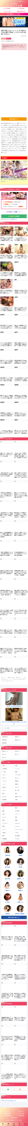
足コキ (16, 778)
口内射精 (8, 41)
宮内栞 (20, 867)
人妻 (3, 814)
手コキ (12, 41)
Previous (1, 22)
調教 (16, 820)
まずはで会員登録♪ (14, 216)
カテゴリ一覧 (21, 1113)
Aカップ (4, 754)
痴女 (16, 808)
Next (27, 22)
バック (4, 784)
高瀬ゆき (20, 890)
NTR (3, 826)
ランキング (20, 1111)
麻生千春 (7, 878)
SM (16, 817)
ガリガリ (17, 838)
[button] (25, 728)
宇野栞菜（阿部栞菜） (21, 913)
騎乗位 (16, 781)
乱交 (3, 793)
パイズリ (4, 781)
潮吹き (16, 784)
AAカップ (17, 751)
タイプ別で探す (7, 1115)
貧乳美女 (4, 740)
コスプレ (17, 826)
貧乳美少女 (5, 736)
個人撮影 (17, 835)
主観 (16, 799)
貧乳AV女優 (7, 1113)
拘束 (3, 820)
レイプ (4, 817)
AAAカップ (5, 751)
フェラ (4, 775)
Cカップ (3, 41)
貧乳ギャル (8, 38)
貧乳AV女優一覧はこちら (14, 917)
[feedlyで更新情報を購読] (8, 1089)
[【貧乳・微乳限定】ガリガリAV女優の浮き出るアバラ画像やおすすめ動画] (14, 22)
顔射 (16, 765)
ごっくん (17, 768)
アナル (4, 790)
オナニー (17, 787)
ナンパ (4, 829)
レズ (3, 808)
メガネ (16, 832)
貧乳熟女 (4, 743)
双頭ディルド (18, 796)
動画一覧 (7, 1111)
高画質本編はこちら (14, 119)
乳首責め (4, 799)
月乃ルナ (3, 38)
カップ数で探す (20, 1115)
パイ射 (4, 771)
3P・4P (17, 790)
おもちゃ (4, 796)
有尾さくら (20, 902)
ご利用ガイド (13, 219)
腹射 (16, 771)
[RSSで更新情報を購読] (20, 1089)
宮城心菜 (7, 855)
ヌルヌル (17, 823)
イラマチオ (18, 775)
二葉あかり (7, 890)
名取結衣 (7, 913)
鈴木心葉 (7, 867)
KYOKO (7, 902)
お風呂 (4, 832)
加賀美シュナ (20, 878)
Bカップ (17, 754)
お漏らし (4, 787)
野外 (3, 835)
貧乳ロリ (17, 736)
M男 (3, 811)
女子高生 (17, 811)
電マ (16, 793)
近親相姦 (4, 838)
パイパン (17, 814)
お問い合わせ (14, 1117)
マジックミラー (19, 829)
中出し (4, 765)
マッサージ (5, 823)
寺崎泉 (20, 855)
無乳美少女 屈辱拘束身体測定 (14, 706)
